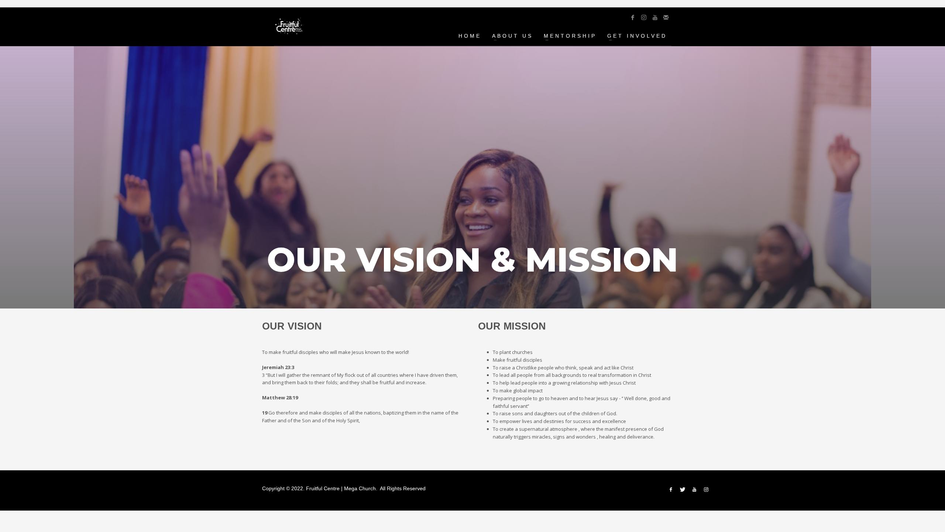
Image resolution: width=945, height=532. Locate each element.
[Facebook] (632, 17)
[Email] (665, 17)
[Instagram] (643, 17)
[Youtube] (654, 17)
